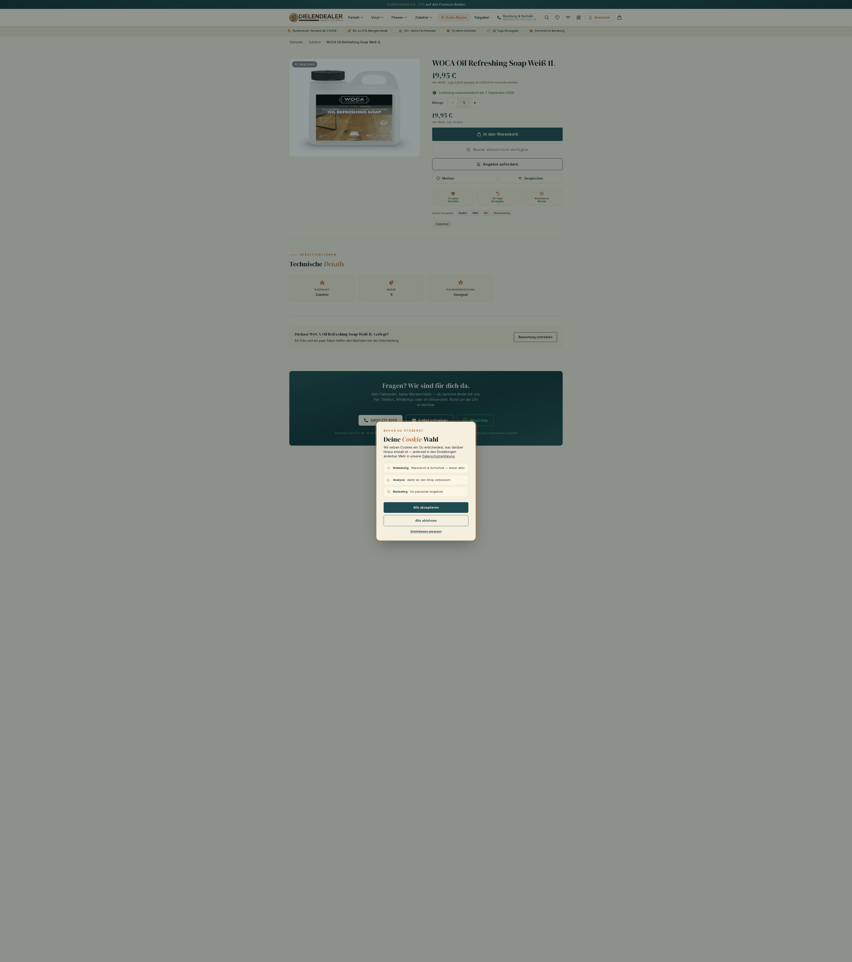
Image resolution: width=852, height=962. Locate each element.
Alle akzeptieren (426, 507)
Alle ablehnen (426, 520)
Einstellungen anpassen (426, 531)
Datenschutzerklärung (438, 456)
